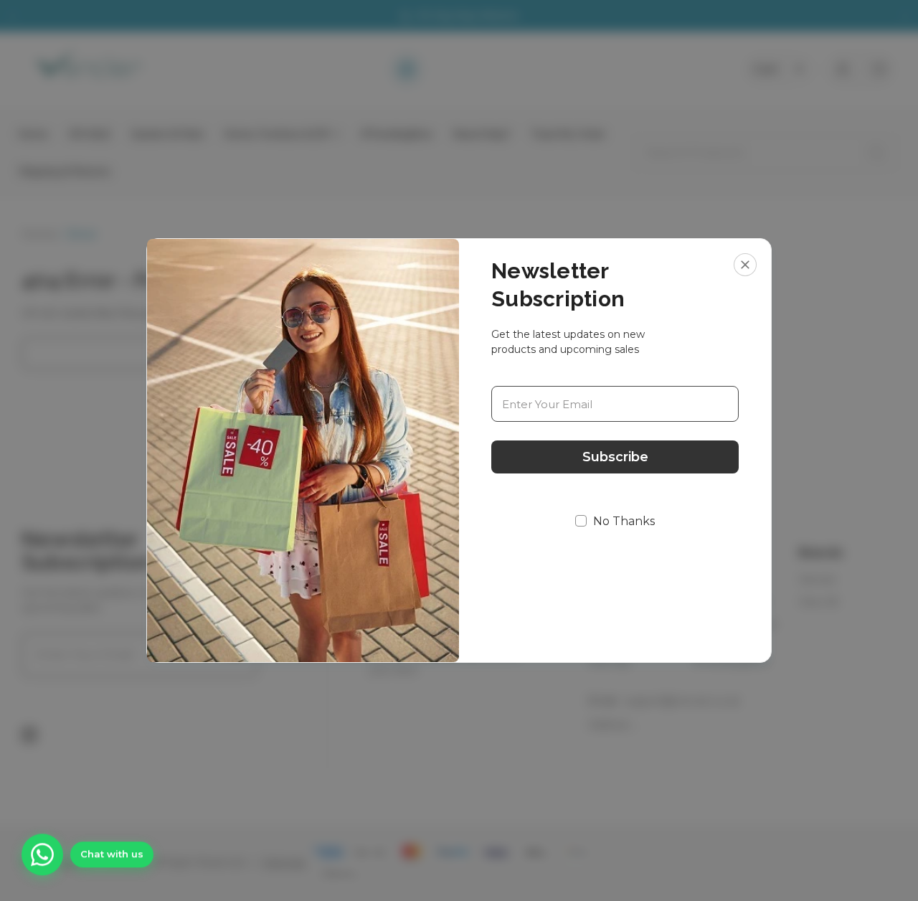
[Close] (745, 264)
